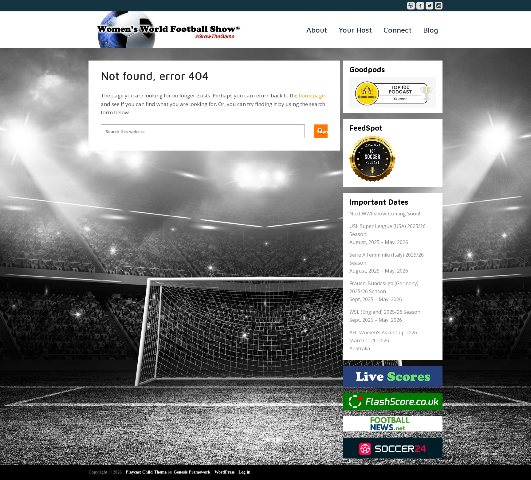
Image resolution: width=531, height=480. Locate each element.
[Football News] (392, 423)
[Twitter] (429, 6)
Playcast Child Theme (146, 472)
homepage (312, 95)
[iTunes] (411, 6)
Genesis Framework (192, 472)
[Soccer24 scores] (392, 448)
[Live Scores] (392, 376)
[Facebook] (420, 6)
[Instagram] (438, 6)
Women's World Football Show (165, 29)
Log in (244, 472)
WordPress (224, 472)
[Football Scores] (392, 401)
